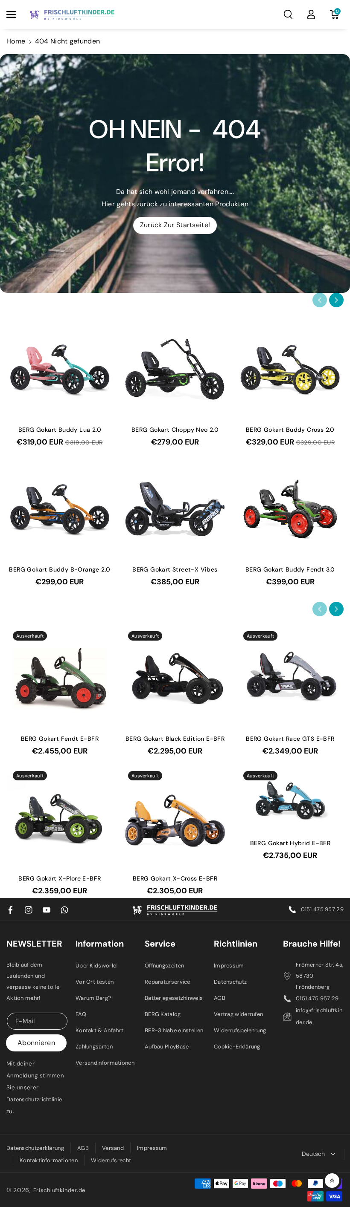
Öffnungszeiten (164, 965)
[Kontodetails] (311, 14)
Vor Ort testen (95, 981)
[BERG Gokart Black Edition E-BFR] (175, 678)
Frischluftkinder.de (59, 1190)
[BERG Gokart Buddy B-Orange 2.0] (59, 509)
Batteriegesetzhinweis (174, 998)
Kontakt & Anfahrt (99, 1030)
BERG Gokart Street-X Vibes (174, 569)
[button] (15, 14)
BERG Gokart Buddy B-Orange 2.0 (59, 569)
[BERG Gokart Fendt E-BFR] (59, 678)
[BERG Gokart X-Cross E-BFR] (175, 818)
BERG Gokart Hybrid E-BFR (290, 843)
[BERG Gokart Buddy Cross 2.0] (290, 369)
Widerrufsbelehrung (240, 1030)
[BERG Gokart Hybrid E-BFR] (290, 800)
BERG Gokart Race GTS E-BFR (290, 738)
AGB (219, 998)
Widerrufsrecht (111, 1160)
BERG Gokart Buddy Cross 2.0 (290, 429)
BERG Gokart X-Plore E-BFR (59, 878)
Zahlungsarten (94, 1046)
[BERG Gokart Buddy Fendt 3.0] (290, 509)
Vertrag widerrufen (238, 1014)
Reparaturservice (167, 981)
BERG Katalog (163, 1014)
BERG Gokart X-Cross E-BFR (175, 878)
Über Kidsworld (96, 965)
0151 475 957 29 (322, 909)
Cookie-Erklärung (237, 1046)
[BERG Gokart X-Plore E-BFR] (59, 818)
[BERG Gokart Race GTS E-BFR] (290, 678)
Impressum (229, 965)
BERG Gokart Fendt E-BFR (60, 738)
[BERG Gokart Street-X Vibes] (175, 509)
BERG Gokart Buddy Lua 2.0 (59, 429)
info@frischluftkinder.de (319, 1016)
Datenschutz (230, 981)
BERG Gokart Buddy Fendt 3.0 (290, 569)
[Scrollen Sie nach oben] (332, 1180)
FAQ (81, 1014)
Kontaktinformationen (49, 1160)
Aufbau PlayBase (167, 1046)
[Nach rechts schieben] (336, 300)
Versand (113, 1148)
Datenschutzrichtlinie (34, 1099)
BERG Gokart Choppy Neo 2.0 (175, 429)
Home (15, 41)
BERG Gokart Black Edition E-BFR (175, 738)
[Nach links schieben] (319, 300)
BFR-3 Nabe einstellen (174, 1030)
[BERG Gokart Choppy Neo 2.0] (175, 369)
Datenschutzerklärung (35, 1148)
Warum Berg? (93, 998)
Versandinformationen (105, 1062)
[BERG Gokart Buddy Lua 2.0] (59, 369)
